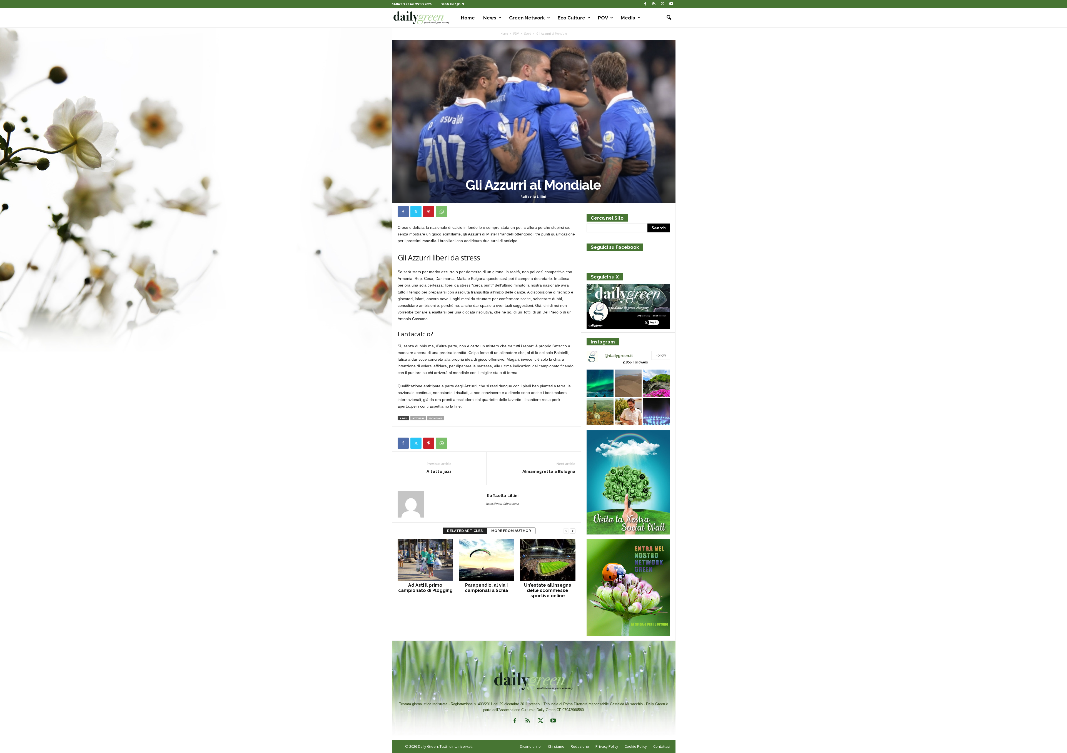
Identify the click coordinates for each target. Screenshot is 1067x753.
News (489, 18)
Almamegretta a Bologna (548, 471)
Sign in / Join (452, 4)
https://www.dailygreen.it (502, 503)
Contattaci (661, 746)
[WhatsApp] (441, 211)
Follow (660, 355)
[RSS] (654, 4)
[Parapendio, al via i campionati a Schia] (486, 560)
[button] (667, 18)
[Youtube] (671, 4)
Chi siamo (556, 746)
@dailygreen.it (619, 355)
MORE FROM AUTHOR (511, 531)
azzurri (418, 418)
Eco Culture (571, 18)
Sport (527, 34)
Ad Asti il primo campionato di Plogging (425, 588)
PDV (516, 34)
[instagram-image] (600, 383)
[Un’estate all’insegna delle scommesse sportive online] (547, 560)
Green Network (527, 18)
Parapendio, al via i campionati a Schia (486, 588)
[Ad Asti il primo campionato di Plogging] (425, 560)
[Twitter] (662, 4)
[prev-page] (566, 531)
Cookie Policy (636, 746)
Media (628, 18)
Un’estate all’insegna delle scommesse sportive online (547, 590)
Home (468, 18)
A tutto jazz (439, 471)
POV (603, 18)
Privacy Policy (606, 746)
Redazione (580, 746)
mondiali (435, 418)
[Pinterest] (428, 211)
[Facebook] (645, 4)
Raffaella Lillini (533, 196)
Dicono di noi (531, 746)
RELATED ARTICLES (465, 531)
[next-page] (572, 531)
